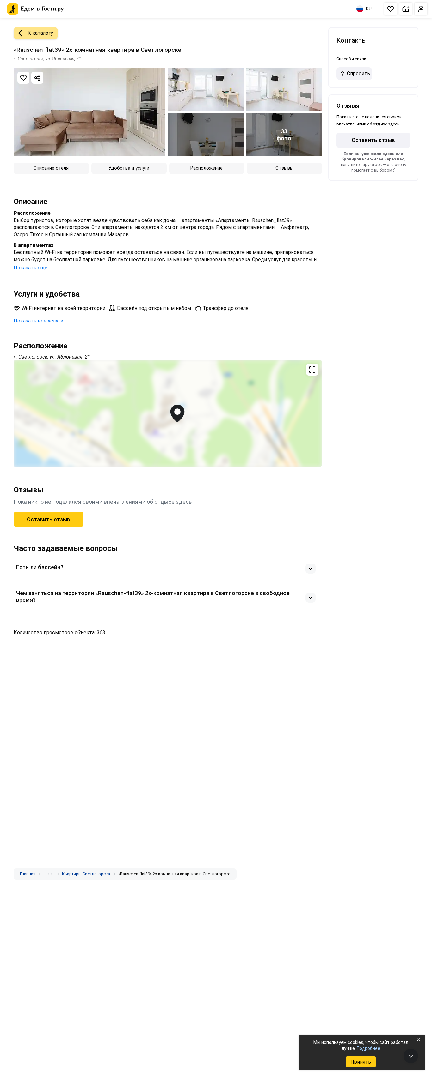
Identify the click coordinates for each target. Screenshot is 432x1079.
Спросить (358, 73)
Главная (27, 873)
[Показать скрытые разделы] (50, 874)
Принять (360, 1062)
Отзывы (284, 168)
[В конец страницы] (411, 1056)
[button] (390, 9)
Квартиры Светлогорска (86, 873)
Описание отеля (51, 168)
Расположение (206, 168)
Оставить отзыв (48, 519)
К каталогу (40, 33)
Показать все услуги (38, 321)
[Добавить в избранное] (23, 78)
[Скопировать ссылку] (37, 78)
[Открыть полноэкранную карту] (168, 413)
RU (369, 9)
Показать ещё (30, 268)
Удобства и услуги (128, 168)
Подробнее (368, 1048)
